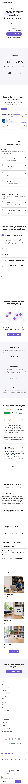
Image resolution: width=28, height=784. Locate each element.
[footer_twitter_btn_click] (15, 739)
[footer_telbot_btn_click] (6, 739)
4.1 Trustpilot (18, 8)
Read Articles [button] (14, 651)
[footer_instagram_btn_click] (22, 739)
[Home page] (7, 2)
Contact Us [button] (18, 487)
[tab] (4, 109)
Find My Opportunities (14, 671)
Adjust (4, 781)
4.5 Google (9, 8)
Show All (14, 466)
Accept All (18, 781)
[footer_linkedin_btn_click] (19, 739)
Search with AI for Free (14, 34)
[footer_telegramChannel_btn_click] (9, 739)
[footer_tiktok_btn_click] (12, 739)
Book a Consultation (14, 334)
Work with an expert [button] (14, 37)
